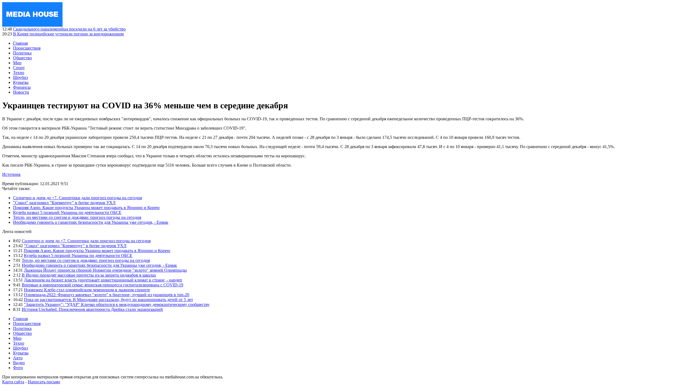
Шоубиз (20, 77)
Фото (18, 367)
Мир (17, 62)
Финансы (22, 87)
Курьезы (21, 82)
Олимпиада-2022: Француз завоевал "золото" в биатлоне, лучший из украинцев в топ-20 (106, 294)
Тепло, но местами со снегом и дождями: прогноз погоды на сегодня (77, 217)
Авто (18, 358)
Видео (19, 362)
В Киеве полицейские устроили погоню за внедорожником (68, 34)
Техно (18, 72)
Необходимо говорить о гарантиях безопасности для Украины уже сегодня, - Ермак (90, 222)
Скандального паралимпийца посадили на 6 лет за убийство (69, 29)
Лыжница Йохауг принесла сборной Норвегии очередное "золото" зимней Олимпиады (105, 270)
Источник (11, 174)
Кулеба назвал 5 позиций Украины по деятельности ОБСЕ (67, 212)
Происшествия (27, 48)
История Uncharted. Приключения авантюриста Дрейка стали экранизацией (92, 309)
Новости (21, 92)
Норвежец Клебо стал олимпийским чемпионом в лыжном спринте (87, 289)
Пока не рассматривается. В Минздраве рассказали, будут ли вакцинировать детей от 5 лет (108, 299)
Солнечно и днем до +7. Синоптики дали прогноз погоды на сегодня (77, 197)
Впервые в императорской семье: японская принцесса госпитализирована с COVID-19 (102, 285)
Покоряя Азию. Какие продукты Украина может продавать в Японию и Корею (86, 207)
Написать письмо (44, 381)
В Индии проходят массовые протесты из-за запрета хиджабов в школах (89, 275)
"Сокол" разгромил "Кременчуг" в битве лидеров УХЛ (64, 202)
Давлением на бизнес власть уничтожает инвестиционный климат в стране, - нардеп (103, 280)
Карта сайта (13, 381)
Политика (22, 53)
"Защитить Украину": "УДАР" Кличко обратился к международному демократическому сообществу (117, 304)
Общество (22, 58)
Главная (20, 43)
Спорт (19, 67)
